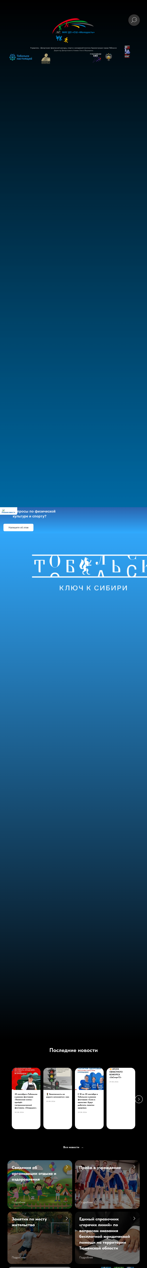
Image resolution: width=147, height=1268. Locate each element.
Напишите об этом (18, 527)
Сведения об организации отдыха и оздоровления (34, 1173)
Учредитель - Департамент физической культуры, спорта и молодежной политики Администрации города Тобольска (73, 48)
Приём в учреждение (100, 1167)
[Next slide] (139, 1099)
